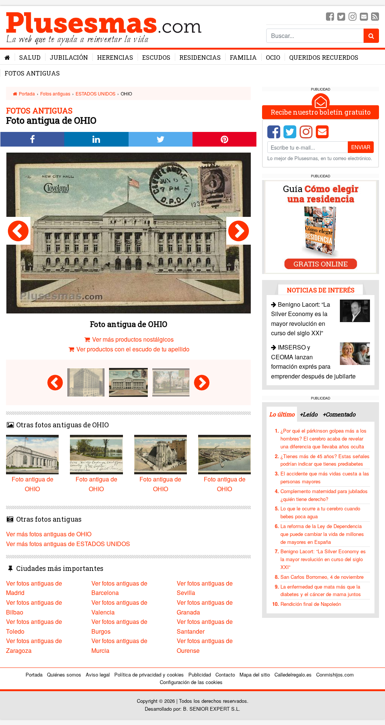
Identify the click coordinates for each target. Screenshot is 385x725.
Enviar (360, 147)
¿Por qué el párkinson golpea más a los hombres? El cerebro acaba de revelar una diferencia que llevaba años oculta (323, 438)
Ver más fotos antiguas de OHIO (48, 534)
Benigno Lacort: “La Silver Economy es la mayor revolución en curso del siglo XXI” (323, 559)
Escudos (156, 57)
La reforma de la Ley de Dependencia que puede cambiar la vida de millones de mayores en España (322, 533)
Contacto (225, 674)
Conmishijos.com (335, 674)
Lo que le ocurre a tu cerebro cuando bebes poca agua (320, 512)
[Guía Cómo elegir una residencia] (320, 226)
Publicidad (199, 674)
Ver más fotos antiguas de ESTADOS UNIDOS (68, 543)
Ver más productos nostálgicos (132, 339)
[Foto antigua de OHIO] (18, 231)
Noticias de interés (321, 290)
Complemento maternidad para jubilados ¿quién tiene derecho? (324, 495)
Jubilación (69, 57)
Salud (30, 57)
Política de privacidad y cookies (149, 674)
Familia (243, 57)
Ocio (273, 57)
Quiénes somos (64, 674)
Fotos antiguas (32, 73)
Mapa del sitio (254, 674)
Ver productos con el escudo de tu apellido (132, 349)
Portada (26, 93)
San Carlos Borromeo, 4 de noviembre (322, 576)
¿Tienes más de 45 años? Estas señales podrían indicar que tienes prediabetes (325, 460)
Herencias (115, 57)
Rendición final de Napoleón (310, 603)
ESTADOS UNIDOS (95, 93)
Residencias (200, 57)
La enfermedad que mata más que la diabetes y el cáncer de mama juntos (320, 590)
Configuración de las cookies (191, 682)
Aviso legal (98, 674)
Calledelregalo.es (293, 674)
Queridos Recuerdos (323, 57)
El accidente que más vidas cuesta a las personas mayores (324, 477)
